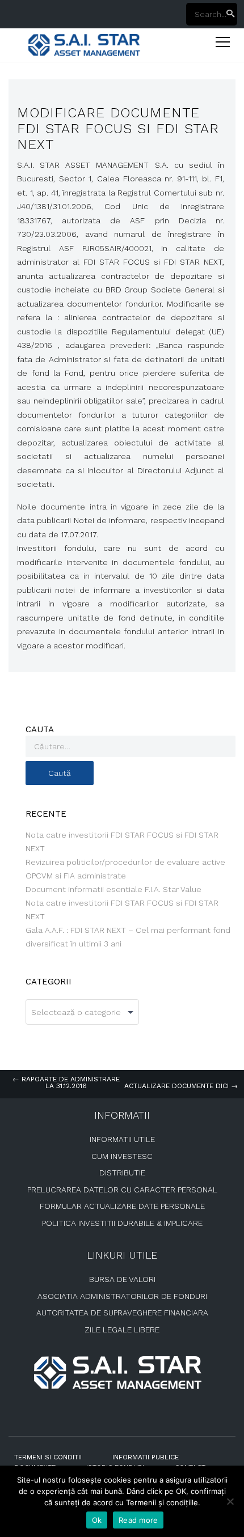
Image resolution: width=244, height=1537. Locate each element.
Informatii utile (122, 1139)
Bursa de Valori (122, 1279)
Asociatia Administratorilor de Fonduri (122, 1296)
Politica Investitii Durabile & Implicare (122, 1223)
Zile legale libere (122, 1329)
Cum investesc (122, 1156)
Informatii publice (145, 1457)
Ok (97, 1520)
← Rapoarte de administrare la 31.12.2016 (66, 1082)
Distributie (122, 1172)
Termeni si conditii (48, 1457)
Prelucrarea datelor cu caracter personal (122, 1189)
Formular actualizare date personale (122, 1206)
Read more (138, 1520)
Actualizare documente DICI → (181, 1085)
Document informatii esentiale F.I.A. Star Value (113, 889)
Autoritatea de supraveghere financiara (122, 1312)
